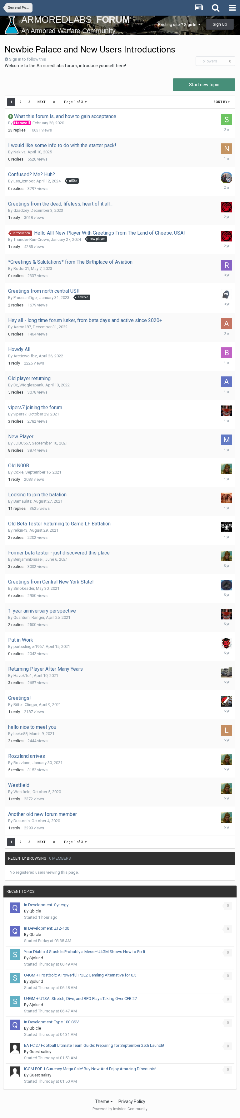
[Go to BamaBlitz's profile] (226, 498)
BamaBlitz (22, 501)
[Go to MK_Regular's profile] (226, 440)
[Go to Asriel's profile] (226, 381)
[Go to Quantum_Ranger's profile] (226, 410)
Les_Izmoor (23, 181)
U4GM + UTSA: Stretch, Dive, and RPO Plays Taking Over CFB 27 (80, 998)
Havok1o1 (22, 675)
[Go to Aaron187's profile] (226, 323)
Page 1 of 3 (74, 102)
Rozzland (22, 762)
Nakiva (19, 152)
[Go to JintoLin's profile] (226, 585)
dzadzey (21, 210)
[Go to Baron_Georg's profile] (226, 352)
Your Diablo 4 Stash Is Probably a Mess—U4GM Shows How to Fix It (84, 951)
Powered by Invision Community (120, 1109)
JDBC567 (21, 443)
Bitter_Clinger (25, 704)
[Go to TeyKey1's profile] (226, 469)
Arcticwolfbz (25, 356)
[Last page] (54, 102)
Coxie (18, 472)
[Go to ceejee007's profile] (226, 207)
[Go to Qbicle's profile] (15, 907)
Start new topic (204, 84)
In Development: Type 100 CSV (51, 1022)
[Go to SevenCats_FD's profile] (226, 119)
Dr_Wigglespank (28, 385)
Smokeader (23, 588)
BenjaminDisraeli (28, 559)
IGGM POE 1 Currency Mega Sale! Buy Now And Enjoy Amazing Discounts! (90, 1068)
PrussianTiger (25, 297)
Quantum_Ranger (28, 617)
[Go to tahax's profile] (226, 294)
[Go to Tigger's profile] (226, 672)
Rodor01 (21, 268)
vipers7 (20, 414)
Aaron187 (22, 327)
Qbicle (35, 911)
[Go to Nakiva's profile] (226, 148)
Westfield (22, 791)
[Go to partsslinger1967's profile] (226, 643)
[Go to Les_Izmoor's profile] (226, 177)
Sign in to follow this (27, 59)
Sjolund (36, 958)
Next (42, 102)
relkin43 (20, 530)
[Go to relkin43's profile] (226, 527)
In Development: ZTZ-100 (46, 928)
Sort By (220, 102)
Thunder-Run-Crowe (31, 239)
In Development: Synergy (46, 904)
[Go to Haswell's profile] (226, 701)
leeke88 (20, 733)
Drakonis (21, 820)
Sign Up (220, 24)
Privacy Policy (131, 1101)
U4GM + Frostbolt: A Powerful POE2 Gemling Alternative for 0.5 (80, 975)
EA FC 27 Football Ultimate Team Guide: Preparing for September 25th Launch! (94, 1045)
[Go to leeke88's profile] (226, 730)
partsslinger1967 (28, 646)
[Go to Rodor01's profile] (226, 265)
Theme (102, 1101)
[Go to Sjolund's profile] (15, 954)
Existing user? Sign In (178, 24)
